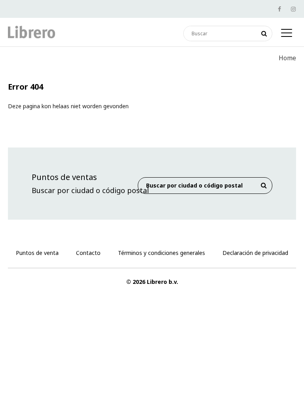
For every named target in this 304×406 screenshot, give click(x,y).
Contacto (88, 253)
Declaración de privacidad (255, 253)
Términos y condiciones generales (161, 253)
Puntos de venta (37, 253)
